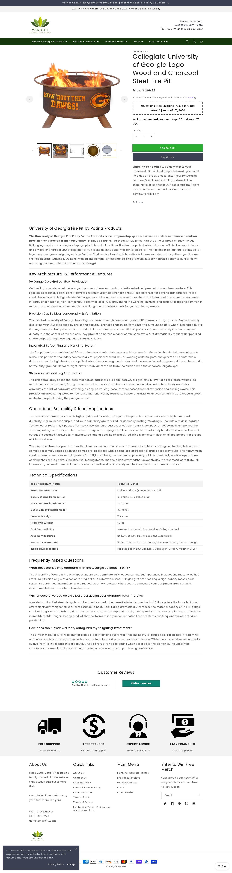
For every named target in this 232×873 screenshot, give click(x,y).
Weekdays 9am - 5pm (189, 24)
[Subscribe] (199, 795)
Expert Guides (157, 41)
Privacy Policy (56, 864)
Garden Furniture (115, 41)
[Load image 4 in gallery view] (93, 150)
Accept (71, 864)
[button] (187, 41)
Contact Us (80, 777)
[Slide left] (29, 99)
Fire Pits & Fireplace (84, 41)
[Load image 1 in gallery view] (44, 150)
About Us (78, 772)
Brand (137, 41)
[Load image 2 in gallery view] (60, 150)
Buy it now (167, 157)
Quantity (137, 130)
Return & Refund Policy (86, 787)
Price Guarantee (83, 792)
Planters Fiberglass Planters (48, 41)
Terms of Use (81, 797)
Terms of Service (83, 802)
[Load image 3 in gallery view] (77, 150)
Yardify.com (120, 866)
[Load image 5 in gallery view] (109, 150)
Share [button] (139, 202)
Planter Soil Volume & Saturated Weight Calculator (92, 809)
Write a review (141, 683)
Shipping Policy (82, 782)
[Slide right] (124, 99)
